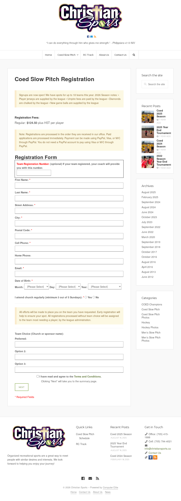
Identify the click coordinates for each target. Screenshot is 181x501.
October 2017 (149, 252)
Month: (19, 287)
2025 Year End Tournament (118, 444)
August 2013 (149, 272)
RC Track (88, 55)
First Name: (22, 179)
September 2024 (151, 202)
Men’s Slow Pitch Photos (151, 339)
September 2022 (151, 227)
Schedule (84, 438)
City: (18, 217)
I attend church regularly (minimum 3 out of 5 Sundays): (49, 297)
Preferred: (21, 338)
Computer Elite (110, 487)
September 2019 (151, 242)
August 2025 (149, 192)
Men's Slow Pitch (151, 332)
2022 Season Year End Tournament (164, 160)
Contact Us (120, 55)
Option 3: (20, 363)
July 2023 (147, 222)
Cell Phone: (22, 243)
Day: (52, 287)
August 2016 (149, 262)
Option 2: (20, 351)
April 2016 (147, 267)
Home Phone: (23, 255)
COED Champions (152, 304)
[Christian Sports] (90, 18)
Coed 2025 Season (161, 113)
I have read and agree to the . (70, 376)
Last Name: (22, 192)
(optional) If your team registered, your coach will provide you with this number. (68, 165)
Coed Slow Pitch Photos (151, 315)
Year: (84, 287)
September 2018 (151, 247)
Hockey (146, 322)
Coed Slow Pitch (151, 309)
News (108, 492)
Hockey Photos (150, 327)
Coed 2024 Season (161, 143)
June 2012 (147, 277)
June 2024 (147, 212)
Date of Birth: (24, 280)
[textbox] (34, 173)
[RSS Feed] (95, 36)
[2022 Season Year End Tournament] (148, 162)
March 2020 (148, 237)
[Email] (91, 36)
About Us (104, 55)
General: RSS (155, 457)
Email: (19, 268)
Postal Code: (23, 230)
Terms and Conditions (87, 376)
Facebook (150, 457)
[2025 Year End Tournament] (148, 132)
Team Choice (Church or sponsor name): (39, 333)
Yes (90, 297)
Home (48, 55)
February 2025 (150, 197)
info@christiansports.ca (158, 448)
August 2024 (149, 207)
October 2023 (149, 217)
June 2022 (147, 232)
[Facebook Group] (88, 36)
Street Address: (25, 205)
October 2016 (149, 257)
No (97, 297)
